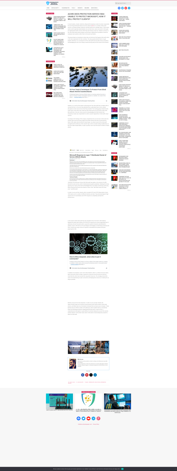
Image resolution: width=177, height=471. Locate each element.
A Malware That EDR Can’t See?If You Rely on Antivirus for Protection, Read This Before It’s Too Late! (125, 179)
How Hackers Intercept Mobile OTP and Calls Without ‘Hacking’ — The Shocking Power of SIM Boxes (60, 19)
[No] (175, 469)
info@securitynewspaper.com (85, 424)
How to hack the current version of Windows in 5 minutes (59, 66)
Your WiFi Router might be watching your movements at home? (125, 58)
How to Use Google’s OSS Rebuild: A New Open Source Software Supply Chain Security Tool (60, 87)
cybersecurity (91, 382)
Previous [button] (66, 347)
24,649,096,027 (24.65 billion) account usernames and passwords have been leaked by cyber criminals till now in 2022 (59, 51)
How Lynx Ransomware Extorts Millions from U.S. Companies (125, 171)
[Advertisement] (88, 54)
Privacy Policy (96, 424)
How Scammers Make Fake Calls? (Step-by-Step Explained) (124, 45)
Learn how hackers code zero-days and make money (59, 72)
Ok (122, 468)
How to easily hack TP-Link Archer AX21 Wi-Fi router (59, 34)
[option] (74, 347)
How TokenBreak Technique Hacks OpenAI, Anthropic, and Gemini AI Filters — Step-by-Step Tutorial (125, 117)
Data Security (80, 382)
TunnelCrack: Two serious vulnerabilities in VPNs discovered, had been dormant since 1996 (60, 27)
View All (63, 56)
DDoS (92, 25)
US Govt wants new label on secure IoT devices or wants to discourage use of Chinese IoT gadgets (59, 42)
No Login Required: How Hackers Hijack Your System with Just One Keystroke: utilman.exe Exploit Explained (125, 135)
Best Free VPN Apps (124, 50)
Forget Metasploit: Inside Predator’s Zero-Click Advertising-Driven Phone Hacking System (125, 79)
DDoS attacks (97, 382)
